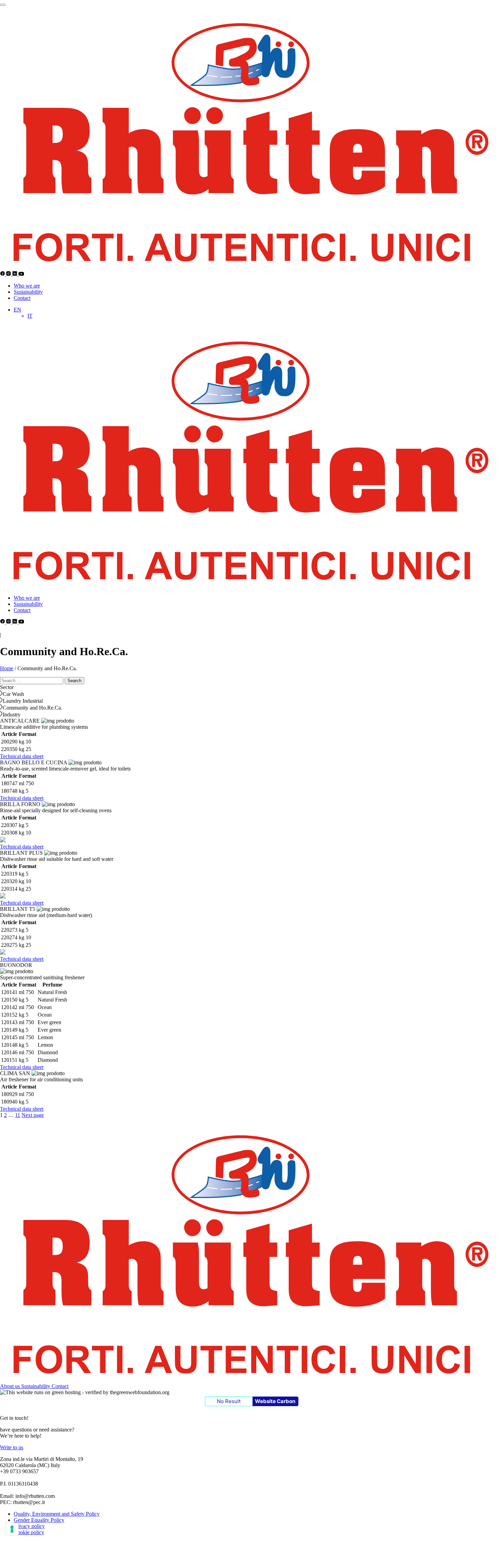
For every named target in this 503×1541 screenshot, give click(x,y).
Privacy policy (29, 1526)
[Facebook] (3, 274)
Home (6, 668)
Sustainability (28, 292)
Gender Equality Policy (39, 1520)
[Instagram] (9, 274)
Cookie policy (29, 1532)
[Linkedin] (15, 274)
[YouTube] (21, 274)
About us (10, 1386)
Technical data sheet (21, 756)
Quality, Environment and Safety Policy (57, 1514)
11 (17, 1115)
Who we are (27, 286)
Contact (22, 298)
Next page (33, 1115)
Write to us (11, 1447)
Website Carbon (275, 1401)
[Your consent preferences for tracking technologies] (11, 1529)
